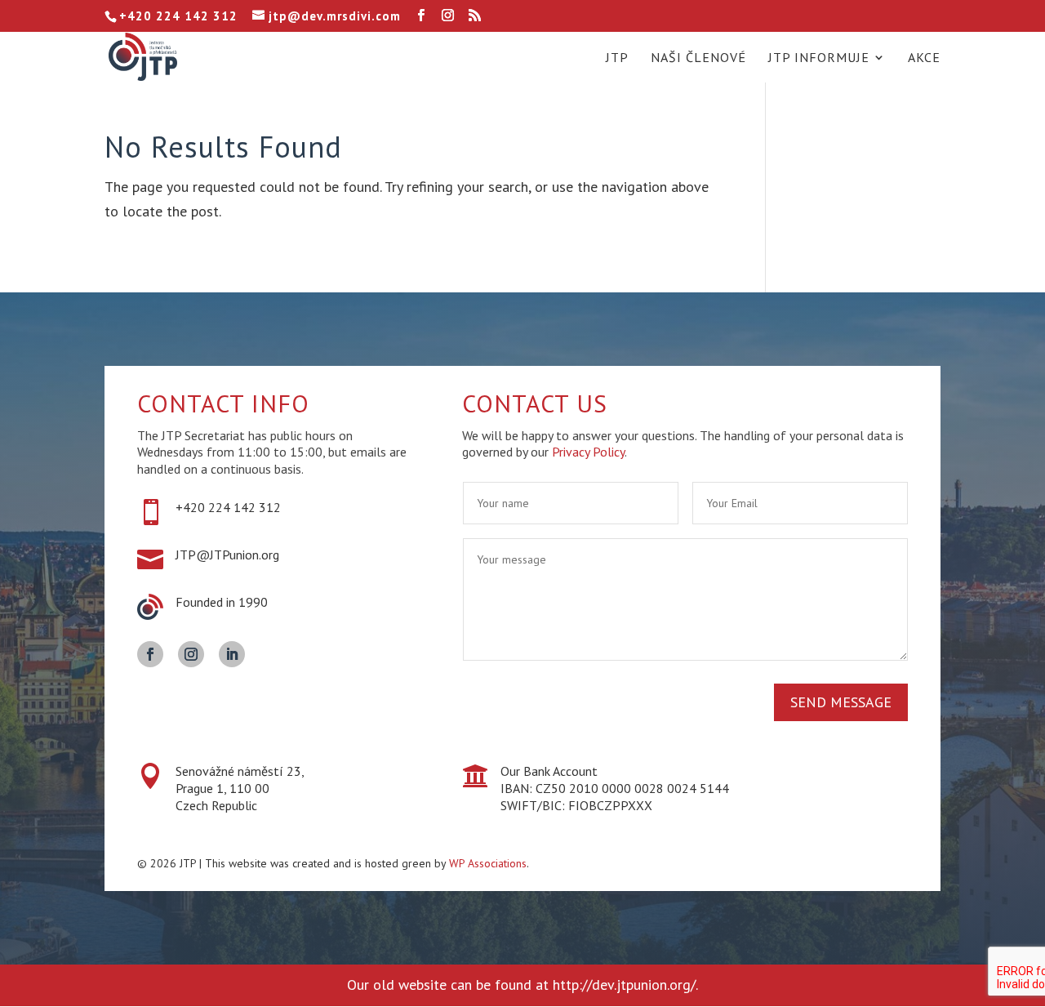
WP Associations (488, 863)
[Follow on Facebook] (150, 654)
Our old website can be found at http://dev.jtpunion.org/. (522, 984)
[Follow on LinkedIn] (232, 654)
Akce (924, 58)
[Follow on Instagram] (191, 654)
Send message (841, 702)
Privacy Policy (588, 451)
